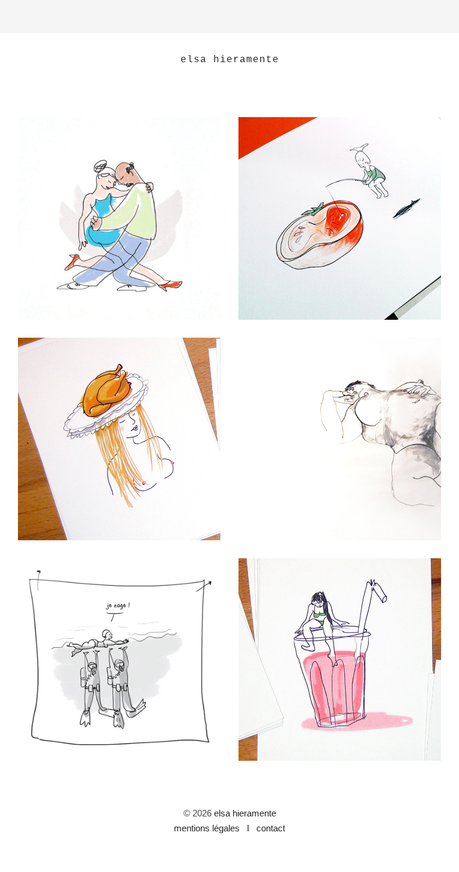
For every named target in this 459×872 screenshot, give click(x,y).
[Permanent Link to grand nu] (340, 439)
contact (268, 828)
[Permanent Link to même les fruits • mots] (119, 439)
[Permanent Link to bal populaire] (119, 218)
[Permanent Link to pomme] (340, 218)
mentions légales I (213, 828)
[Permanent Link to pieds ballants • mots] (340, 659)
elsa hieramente (245, 813)
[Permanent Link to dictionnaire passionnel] (119, 659)
